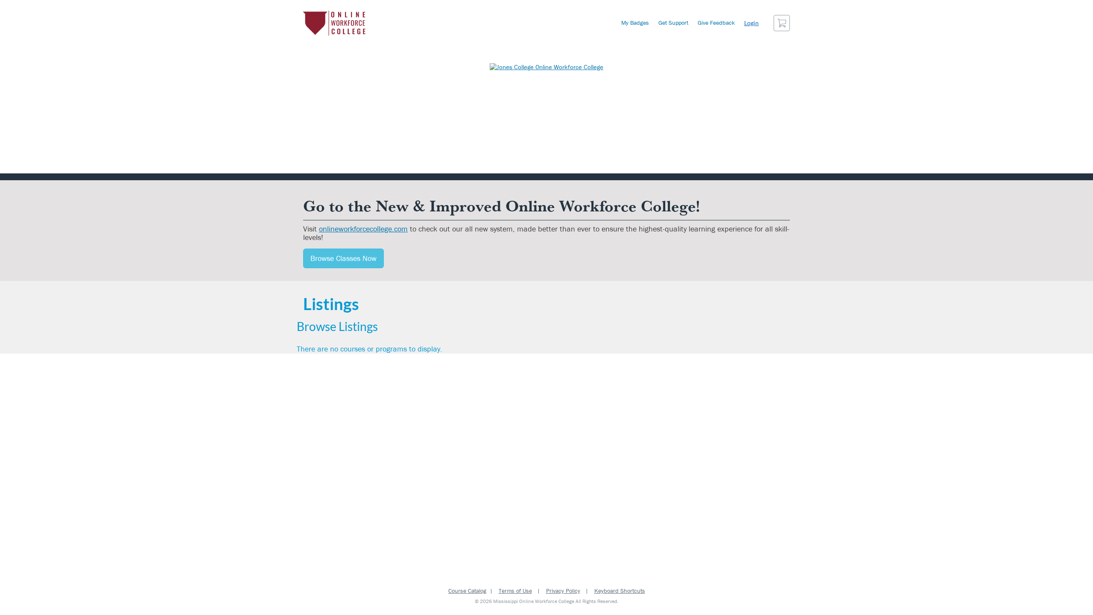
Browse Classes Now (343, 258)
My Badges (635, 22)
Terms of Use (515, 590)
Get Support (673, 22)
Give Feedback (716, 22)
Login (751, 22)
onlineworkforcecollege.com (363, 229)
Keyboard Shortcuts (619, 590)
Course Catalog (467, 590)
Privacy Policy (563, 590)
